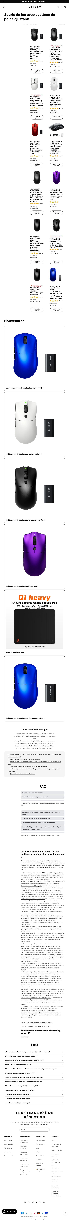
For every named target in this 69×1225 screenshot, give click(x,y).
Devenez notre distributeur (24, 1159)
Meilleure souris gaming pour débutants (34, 907)
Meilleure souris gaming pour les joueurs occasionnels (38, 926)
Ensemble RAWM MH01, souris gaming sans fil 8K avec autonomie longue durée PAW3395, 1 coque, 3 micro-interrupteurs (56, 147)
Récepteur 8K (8, 1148)
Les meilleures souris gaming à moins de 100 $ (24, 388)
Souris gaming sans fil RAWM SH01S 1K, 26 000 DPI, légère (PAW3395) (37, 291)
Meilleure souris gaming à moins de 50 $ (22, 586)
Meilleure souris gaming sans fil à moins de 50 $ (36, 881)
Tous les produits (9, 1155)
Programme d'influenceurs (24, 1153)
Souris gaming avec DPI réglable (31, 886)
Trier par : (25, 24)
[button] (3, 7)
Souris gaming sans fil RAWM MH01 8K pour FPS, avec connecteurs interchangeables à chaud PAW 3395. (36, 147)
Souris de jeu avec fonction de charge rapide (35, 989)
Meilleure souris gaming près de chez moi (34, 972)
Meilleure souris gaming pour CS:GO (32, 963)
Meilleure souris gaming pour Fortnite (33, 933)
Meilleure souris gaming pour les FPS (33, 873)
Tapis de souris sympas (15, 652)
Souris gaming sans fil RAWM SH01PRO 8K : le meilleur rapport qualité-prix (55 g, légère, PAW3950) (36, 101)
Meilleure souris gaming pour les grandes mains (24, 718)
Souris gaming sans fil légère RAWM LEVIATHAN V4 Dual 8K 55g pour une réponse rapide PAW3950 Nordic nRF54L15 (56, 292)
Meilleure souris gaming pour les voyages (34, 978)
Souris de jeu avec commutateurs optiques (35, 1006)
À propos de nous (41, 1140)
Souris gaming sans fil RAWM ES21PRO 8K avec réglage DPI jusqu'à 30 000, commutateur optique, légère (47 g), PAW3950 (56, 54)
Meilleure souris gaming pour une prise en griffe (25, 520)
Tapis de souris (8, 1144)
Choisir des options (37, 71)
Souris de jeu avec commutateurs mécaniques (36, 997)
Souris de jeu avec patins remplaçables (34, 920)
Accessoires (7, 1152)
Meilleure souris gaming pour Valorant (33, 944)
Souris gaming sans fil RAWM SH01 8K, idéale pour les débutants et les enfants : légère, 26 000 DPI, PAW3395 (37, 52)
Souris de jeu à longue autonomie (31, 911)
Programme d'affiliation (23, 1147)
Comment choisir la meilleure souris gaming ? (35, 1026)
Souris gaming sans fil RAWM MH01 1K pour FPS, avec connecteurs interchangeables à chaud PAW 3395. (56, 194)
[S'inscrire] (48, 1130)
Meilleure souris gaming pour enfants (33, 898)
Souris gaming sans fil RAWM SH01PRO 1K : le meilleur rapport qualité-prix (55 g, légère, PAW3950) (56, 242)
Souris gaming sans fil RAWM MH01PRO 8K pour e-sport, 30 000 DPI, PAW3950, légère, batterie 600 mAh (56, 101)
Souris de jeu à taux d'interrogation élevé (34, 916)
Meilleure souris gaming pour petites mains (23, 454)
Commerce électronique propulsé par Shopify (34, 1219)
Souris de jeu (8, 1140)
